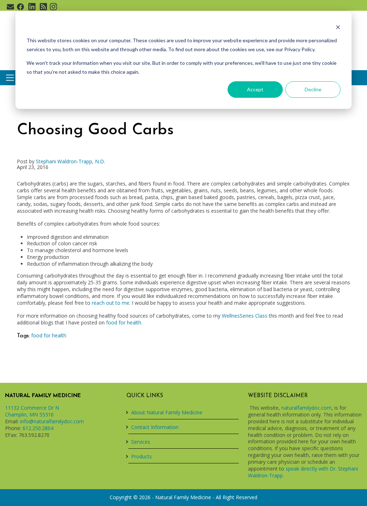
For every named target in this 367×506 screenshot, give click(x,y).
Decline (313, 89)
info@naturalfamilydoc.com (52, 421)
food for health (123, 322)
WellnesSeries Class (244, 315)
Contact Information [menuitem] (154, 427)
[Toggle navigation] (10, 78)
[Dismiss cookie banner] (337, 27)
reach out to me (110, 302)
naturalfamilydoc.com (306, 407)
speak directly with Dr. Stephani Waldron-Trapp (303, 472)
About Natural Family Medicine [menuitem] (166, 412)
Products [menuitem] (141, 456)
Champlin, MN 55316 (29, 414)
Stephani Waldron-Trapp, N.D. (70, 161)
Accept (255, 89)
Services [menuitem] (140, 441)
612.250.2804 (38, 428)
